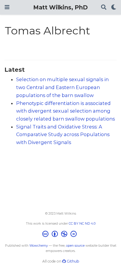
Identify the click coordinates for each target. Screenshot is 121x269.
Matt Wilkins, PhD (60, 7)
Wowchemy (38, 246)
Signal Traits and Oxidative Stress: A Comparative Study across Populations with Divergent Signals (63, 134)
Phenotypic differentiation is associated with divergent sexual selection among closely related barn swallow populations (65, 111)
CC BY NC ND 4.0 (82, 223)
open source (75, 246)
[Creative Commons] (60, 234)
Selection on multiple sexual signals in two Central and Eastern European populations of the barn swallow (62, 87)
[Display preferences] (113, 7)
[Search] (103, 7)
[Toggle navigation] (7, 7)
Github (72, 261)
